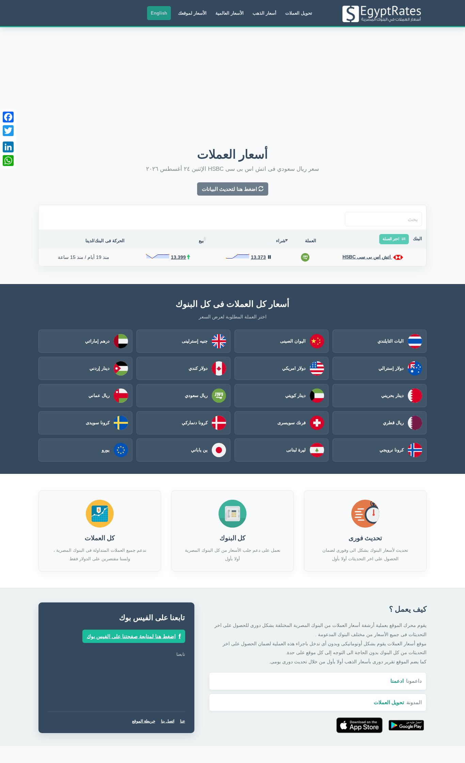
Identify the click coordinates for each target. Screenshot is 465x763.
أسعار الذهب (264, 13)
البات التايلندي (391, 341)
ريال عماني (99, 395)
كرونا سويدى (98, 422)
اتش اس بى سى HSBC (367, 257)
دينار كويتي (295, 395)
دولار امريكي (294, 368)
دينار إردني (100, 368)
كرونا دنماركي (195, 422)
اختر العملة (391, 239)
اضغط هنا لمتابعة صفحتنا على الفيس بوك (131, 636)
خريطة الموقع (143, 721)
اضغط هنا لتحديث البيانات (230, 189)
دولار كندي (198, 368)
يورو (106, 449)
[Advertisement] (232, 78)
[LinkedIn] (8, 147)
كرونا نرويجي (392, 449)
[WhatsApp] (8, 160)
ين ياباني (199, 449)
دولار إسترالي (391, 368)
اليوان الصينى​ (293, 341)
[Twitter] (8, 130)
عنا (182, 721)
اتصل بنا (167, 721)
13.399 (178, 257)
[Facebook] (8, 117)
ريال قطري (393, 422)
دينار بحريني (392, 395)
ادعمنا (397, 681)
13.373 (258, 257)
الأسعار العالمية (229, 13)
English (159, 13)
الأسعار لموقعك (192, 13)
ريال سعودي (196, 395)
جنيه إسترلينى (195, 341)
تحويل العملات (298, 13)
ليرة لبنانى (296, 449)
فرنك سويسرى (291, 422)
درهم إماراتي (97, 341)
